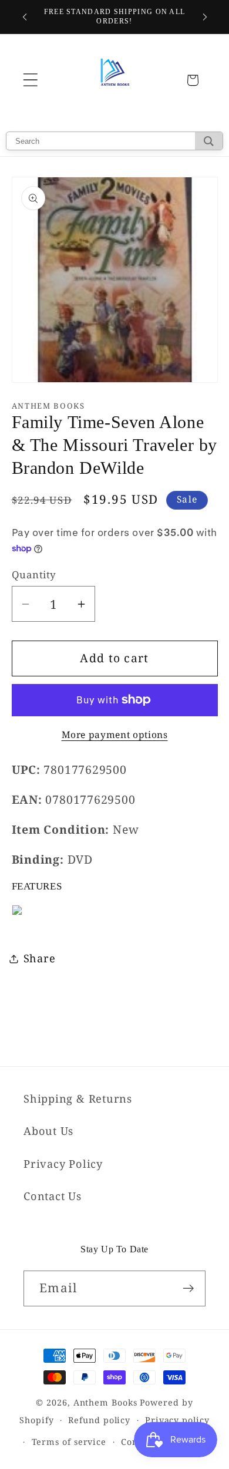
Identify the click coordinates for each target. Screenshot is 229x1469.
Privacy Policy (63, 1164)
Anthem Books (105, 1402)
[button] (30, 80)
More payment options (115, 735)
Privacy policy (177, 1420)
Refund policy (99, 1420)
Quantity (34, 574)
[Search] (209, 141)
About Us (48, 1131)
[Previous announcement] (25, 17)
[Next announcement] (205, 17)
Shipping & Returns (77, 1098)
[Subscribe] (188, 1288)
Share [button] (39, 958)
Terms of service (69, 1441)
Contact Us (52, 1196)
